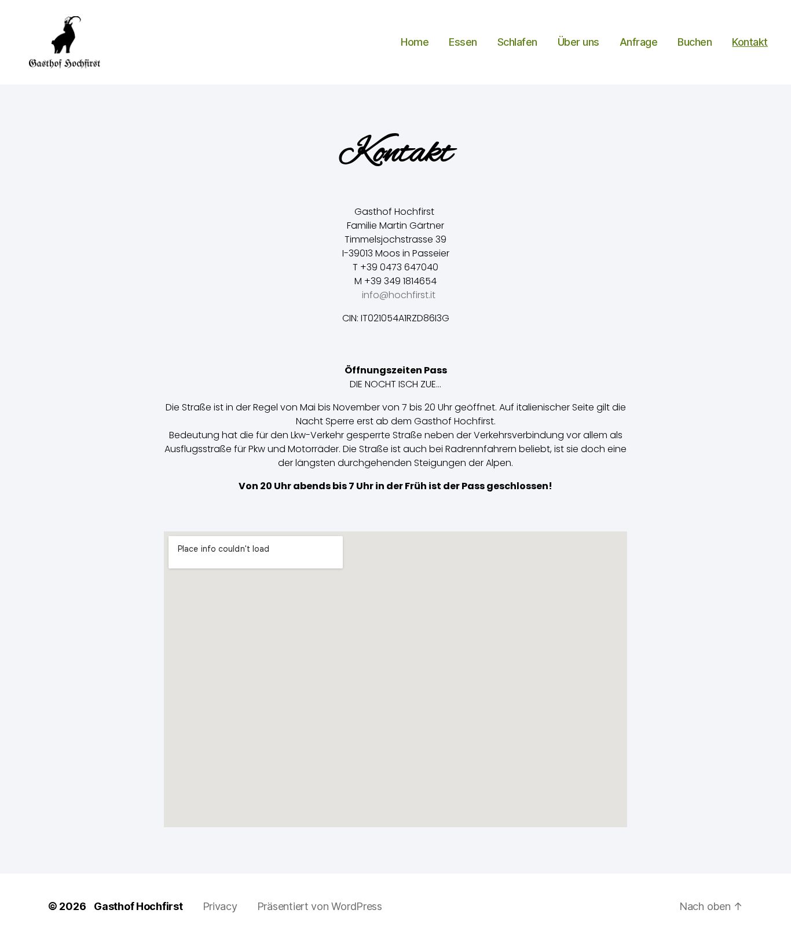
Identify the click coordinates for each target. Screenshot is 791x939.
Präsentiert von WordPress (319, 906)
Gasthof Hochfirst (138, 906)
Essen (463, 42)
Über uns (578, 42)
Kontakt (750, 42)
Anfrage (639, 42)
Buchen (695, 42)
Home (415, 42)
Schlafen (517, 42)
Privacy (220, 906)
